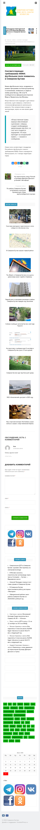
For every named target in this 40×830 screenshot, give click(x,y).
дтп (28, 726)
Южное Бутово (8, 722)
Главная (8, 40)
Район (14, 40)
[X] (21, 163)
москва (23, 729)
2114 (14, 704)
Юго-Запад (30, 718)
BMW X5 (20, 704)
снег (25, 737)
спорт (5, 740)
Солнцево (30, 711)
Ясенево (17, 722)
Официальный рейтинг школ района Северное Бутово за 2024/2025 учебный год (18, 597)
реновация (7, 737)
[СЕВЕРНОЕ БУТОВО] (20, 8)
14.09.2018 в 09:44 (18, 448)
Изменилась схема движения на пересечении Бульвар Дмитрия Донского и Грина (20, 649)
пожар (15, 733)
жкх (33, 726)
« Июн (5, 780)
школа (17, 740)
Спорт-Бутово (8, 715)
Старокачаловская (19, 715)
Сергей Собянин (20, 711)
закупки (6, 729)
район (21, 733)
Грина (33, 704)
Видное (27, 704)
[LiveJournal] (27, 163)
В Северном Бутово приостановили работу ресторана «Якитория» (19, 589)
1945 (10, 704)
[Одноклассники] (15, 163)
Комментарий (10, 476)
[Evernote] (24, 163)
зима (12, 729)
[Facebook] (7, 815)
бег (23, 722)
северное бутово (17, 737)
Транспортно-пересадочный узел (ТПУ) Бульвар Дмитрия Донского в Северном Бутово (12, 30)
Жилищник (14, 707)
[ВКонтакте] (13, 163)
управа (12, 740)
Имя (7, 498)
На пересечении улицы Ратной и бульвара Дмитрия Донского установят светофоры (24, 178)
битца (27, 722)
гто (24, 726)
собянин (31, 737)
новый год (31, 729)
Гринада (6, 707)
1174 (5, 704)
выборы (12, 726)
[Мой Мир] (18, 163)
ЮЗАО (23, 718)
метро (17, 729)
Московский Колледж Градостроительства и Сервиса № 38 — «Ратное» (19, 616)
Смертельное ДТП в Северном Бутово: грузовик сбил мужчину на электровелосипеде (19, 568)
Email (7, 507)
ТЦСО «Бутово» (8, 718)
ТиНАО (17, 718)
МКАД (21, 707)
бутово (6, 726)
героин (19, 726)
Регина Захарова (9, 711)
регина (27, 733)
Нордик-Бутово (29, 707)
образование (7, 733)
